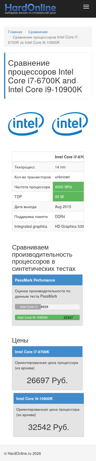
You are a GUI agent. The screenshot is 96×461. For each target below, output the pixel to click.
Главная (15, 31)
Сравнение (38, 31)
